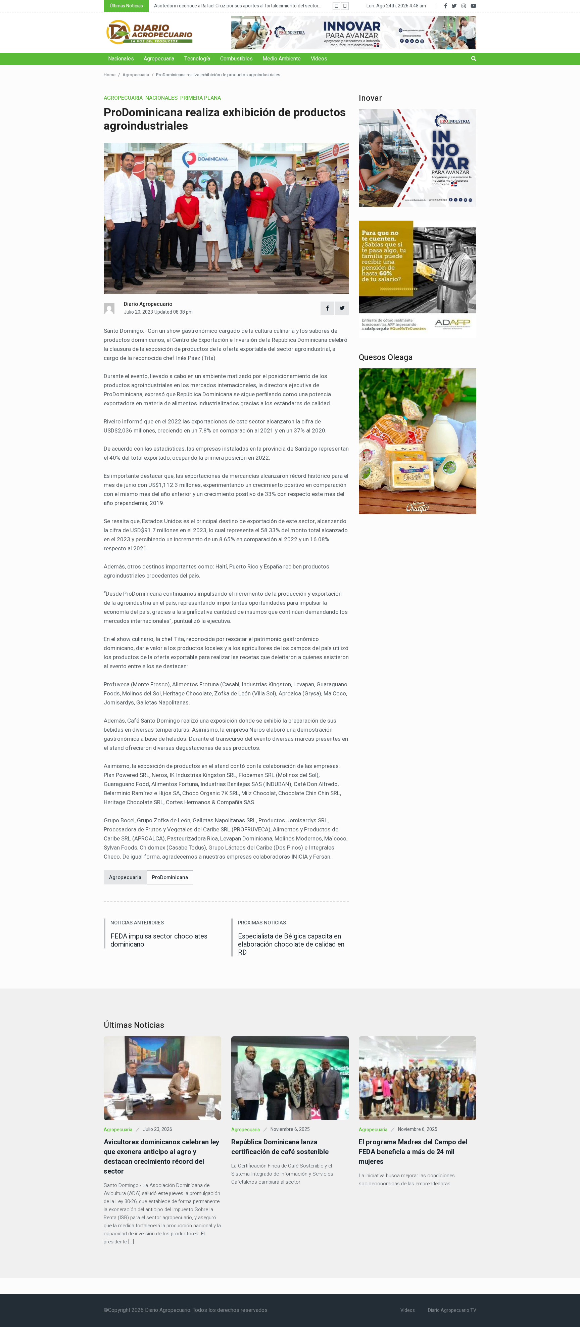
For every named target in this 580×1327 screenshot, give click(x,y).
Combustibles (236, 59)
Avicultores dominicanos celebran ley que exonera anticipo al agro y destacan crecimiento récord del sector (161, 1156)
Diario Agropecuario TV (452, 1310)
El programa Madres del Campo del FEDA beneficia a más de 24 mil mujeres (413, 1151)
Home (109, 75)
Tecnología (197, 59)
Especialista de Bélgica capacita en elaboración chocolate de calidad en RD (291, 944)
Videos (319, 59)
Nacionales (121, 59)
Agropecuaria (159, 59)
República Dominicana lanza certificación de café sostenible (280, 1147)
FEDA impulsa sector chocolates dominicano (158, 940)
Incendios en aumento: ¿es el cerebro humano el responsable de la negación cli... (237, 5)
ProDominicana (170, 877)
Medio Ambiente (281, 59)
